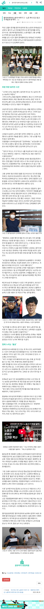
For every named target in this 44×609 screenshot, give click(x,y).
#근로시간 (38, 573)
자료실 (10, 8)
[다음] (31, 2)
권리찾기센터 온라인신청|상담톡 (20, 3)
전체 (4, 13)
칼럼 (30, 13)
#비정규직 (24, 573)
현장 (20, 13)
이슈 (9, 13)
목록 (39, 583)
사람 (15, 13)
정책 (25, 13)
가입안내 (17, 8)
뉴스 (4, 8)
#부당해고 (17, 573)
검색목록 (6, 580)
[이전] (9, 2)
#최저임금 (31, 573)
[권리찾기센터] (22, 606)
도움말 (25, 8)
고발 (36, 13)
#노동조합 (10, 573)
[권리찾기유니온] (4, 3)
